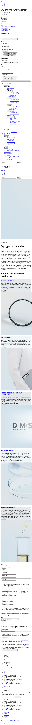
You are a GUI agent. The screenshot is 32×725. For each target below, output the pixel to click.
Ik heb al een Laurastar (7, 604)
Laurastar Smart (14, 92)
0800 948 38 (7, 686)
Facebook (6, 715)
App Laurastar (10, 157)
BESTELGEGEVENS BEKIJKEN (9, 26)
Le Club (6, 146)
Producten (6, 85)
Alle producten (10, 88)
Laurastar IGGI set (14, 114)
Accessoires (13, 122)
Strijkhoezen (13, 119)
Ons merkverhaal (11, 143)
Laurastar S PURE (14, 93)
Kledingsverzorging (15, 121)
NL (4, 5)
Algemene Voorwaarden (9, 641)
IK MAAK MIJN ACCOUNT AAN (9, 39)
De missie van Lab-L (7, 280)
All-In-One (9, 89)
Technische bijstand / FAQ (13, 156)
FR (4, 4)
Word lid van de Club (12, 149)
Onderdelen (13, 124)
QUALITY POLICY (9, 682)
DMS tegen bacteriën (7, 450)
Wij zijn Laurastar (11, 137)
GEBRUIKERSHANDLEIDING (12, 683)
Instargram (6, 712)
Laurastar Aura (13, 112)
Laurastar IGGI (13, 108)
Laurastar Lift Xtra (14, 99)
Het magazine (7, 133)
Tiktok (5, 713)
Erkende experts (6, 337)
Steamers (9, 103)
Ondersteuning (7, 152)
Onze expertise (10, 139)
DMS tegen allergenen (8, 507)
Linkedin (6, 717)
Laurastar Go (13, 95)
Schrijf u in (18, 697)
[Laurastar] (16, 10)
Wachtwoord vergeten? (7, 49)
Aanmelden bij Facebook (10, 53)
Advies (8, 155)
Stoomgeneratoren (11, 96)
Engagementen (10, 140)
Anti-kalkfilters (10, 115)
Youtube (6, 716)
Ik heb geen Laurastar (7, 601)
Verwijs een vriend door (13, 150)
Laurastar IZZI (13, 106)
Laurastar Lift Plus (14, 101)
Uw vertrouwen (11, 142)
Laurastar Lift (13, 102)
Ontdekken (14, 132)
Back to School (7, 83)
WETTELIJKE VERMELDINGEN (10, 720)
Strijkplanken (13, 118)
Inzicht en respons (11, 144)
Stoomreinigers (10, 109)
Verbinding (3, 21)
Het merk (6, 134)
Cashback (9, 159)
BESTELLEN (4, 28)
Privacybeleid (24, 640)
